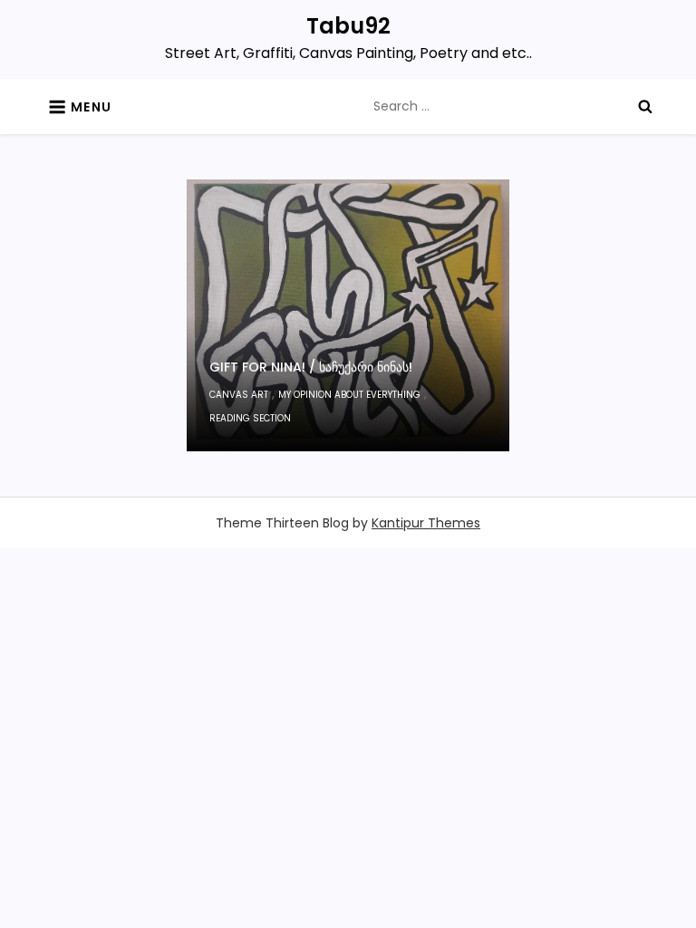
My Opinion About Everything (349, 395)
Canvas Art (238, 395)
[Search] (645, 106)
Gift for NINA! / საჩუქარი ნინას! (310, 367)
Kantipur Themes (426, 523)
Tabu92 (348, 26)
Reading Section (250, 418)
